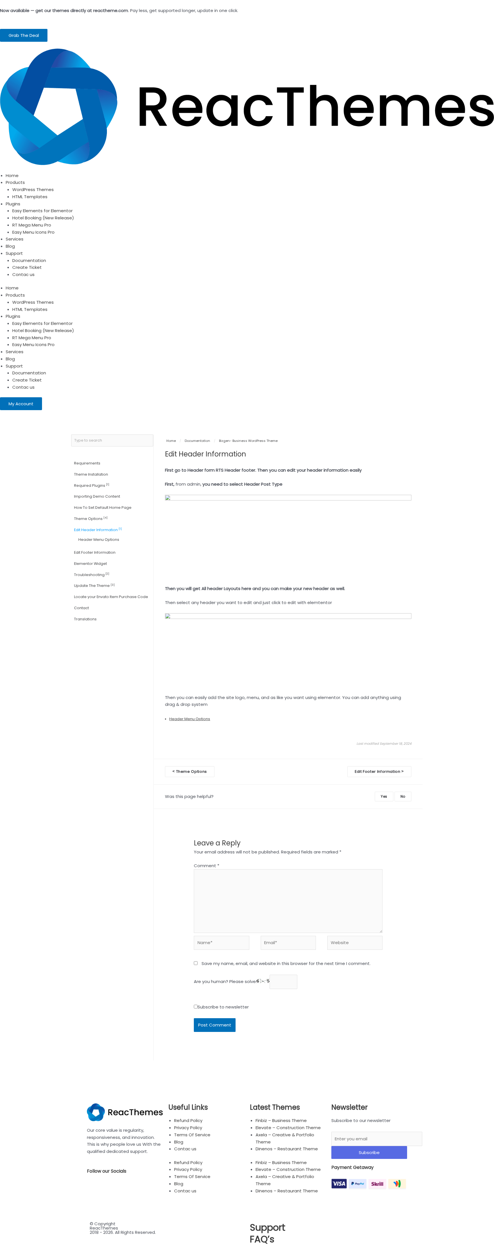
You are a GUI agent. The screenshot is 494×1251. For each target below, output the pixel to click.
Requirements (87, 463)
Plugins (13, 204)
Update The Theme (94, 585)
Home (12, 175)
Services (14, 239)
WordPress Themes (33, 189)
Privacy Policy (188, 1128)
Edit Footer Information (94, 552)
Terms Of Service (192, 1135)
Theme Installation (91, 474)
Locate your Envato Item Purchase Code (111, 596)
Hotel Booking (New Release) (43, 218)
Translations (85, 619)
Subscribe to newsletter (223, 1007)
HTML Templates (29, 197)
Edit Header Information (98, 529)
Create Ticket (27, 267)
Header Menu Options (98, 539)
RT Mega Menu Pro (31, 225)
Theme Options (90, 518)
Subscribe (369, 1152)
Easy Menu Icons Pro (33, 232)
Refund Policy (188, 1120)
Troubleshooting (91, 574)
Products (15, 182)
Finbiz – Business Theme (281, 1120)
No (403, 796)
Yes (384, 796)
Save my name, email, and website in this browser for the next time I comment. (286, 963)
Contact (81, 607)
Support (14, 253)
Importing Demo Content (97, 496)
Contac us (23, 274)
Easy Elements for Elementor (42, 211)
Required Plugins (91, 485)
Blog (10, 246)
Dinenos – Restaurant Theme (287, 1149)
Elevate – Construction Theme (288, 1128)
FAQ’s (262, 1239)
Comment (206, 866)
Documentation (29, 260)
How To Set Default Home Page (103, 507)
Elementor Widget (90, 563)
